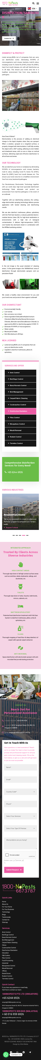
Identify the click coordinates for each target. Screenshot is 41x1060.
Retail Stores (6, 973)
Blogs (4, 914)
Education (5, 953)
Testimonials (6, 917)
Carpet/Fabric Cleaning (18, 398)
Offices (4, 971)
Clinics (4, 945)
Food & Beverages (14, 514)
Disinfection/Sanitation (18, 411)
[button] (2, 686)
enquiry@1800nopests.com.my (11, 1017)
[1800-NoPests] (10, 3)
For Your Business (8, 909)
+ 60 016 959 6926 (13, 1014)
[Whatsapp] (6, 1054)
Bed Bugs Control (16, 379)
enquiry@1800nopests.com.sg (19, 732)
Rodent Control (15, 437)
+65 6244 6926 (15, 472)
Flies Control (15, 418)
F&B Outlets (6, 955)
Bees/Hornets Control (18, 385)
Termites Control (16, 443)
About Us (5, 904)
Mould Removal (15, 430)
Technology (6, 912)
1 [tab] (13, 535)
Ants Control (14, 373)
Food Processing (7, 960)
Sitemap (5, 922)
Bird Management (16, 392)
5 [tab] (27, 535)
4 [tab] (24, 535)
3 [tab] (20, 535)
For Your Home (7, 907)
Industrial (5, 963)
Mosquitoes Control (17, 424)
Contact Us (5, 920)
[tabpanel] (20, 512)
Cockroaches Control (18, 405)
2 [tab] (16, 535)
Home (4, 901)
